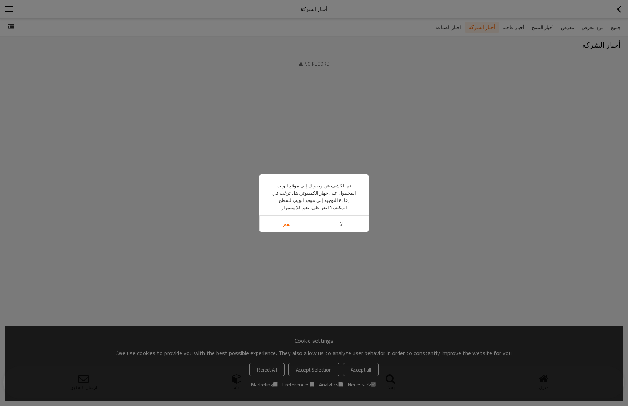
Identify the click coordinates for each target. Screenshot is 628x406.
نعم (287, 224)
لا (341, 224)
